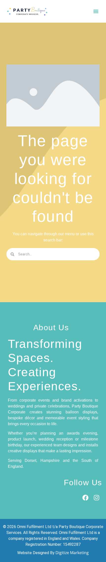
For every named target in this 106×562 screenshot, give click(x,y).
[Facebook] (85, 497)
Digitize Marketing (72, 552)
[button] (96, 11)
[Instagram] (96, 497)
